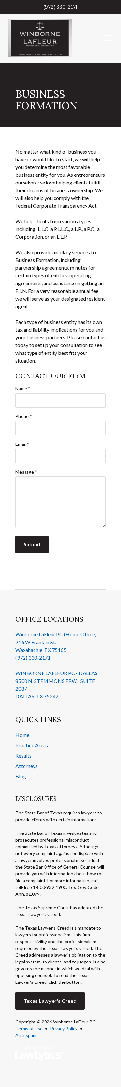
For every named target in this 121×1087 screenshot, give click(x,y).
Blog (20, 776)
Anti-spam (25, 1035)
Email (22, 444)
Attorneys (26, 766)
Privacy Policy (63, 1028)
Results (23, 756)
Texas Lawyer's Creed (50, 1001)
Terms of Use (29, 1028)
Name (22, 388)
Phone (23, 416)
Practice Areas (31, 745)
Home (22, 735)
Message (26, 471)
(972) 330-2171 (60, 7)
